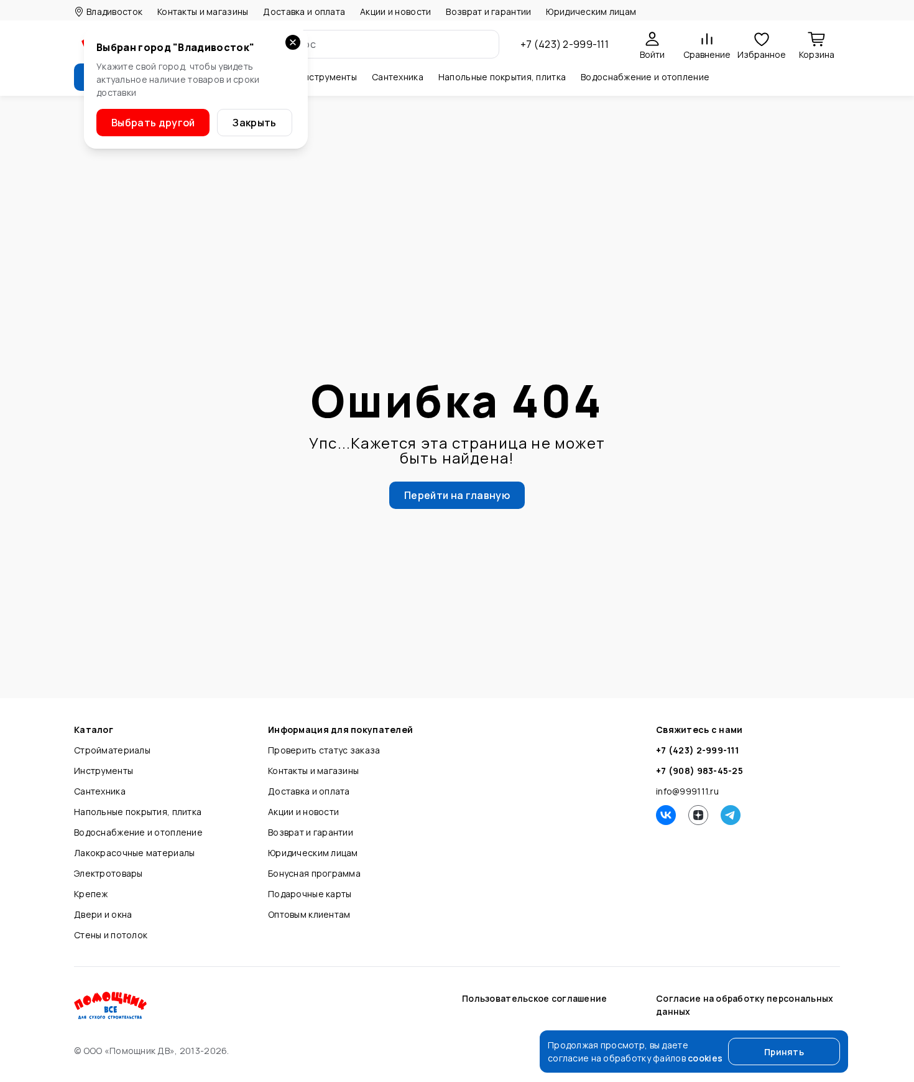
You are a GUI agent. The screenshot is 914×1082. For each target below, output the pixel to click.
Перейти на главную (457, 495)
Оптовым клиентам (309, 914)
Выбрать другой (153, 122)
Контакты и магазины (202, 11)
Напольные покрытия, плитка (137, 812)
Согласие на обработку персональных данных (745, 1004)
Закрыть (254, 122)
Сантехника (100, 791)
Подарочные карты (309, 894)
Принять (784, 1052)
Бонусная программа (314, 873)
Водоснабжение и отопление (138, 832)
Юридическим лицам (591, 11)
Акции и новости (395, 11)
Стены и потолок (110, 935)
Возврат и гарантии (488, 11)
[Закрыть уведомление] (292, 42)
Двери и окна (103, 914)
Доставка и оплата (304, 11)
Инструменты (103, 771)
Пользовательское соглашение (534, 998)
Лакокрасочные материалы (134, 853)
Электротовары (108, 873)
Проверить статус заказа (324, 750)
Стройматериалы (112, 750)
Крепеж (91, 894)
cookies (705, 1058)
